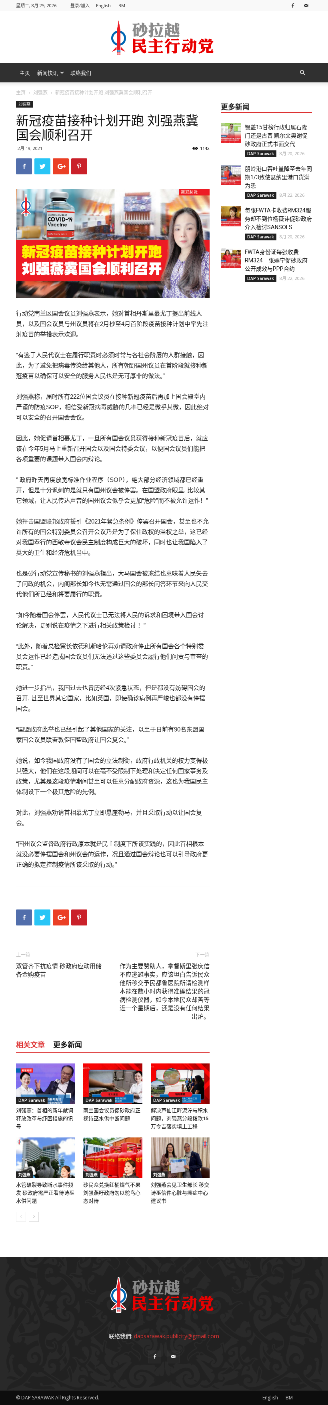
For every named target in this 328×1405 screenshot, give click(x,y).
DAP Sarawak (31, 1100)
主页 (25, 72)
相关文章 (30, 1045)
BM (121, 5)
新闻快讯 (47, 72)
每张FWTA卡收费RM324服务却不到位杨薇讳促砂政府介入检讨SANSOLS (278, 218)
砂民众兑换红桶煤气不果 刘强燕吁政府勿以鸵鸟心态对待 (111, 1193)
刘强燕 (40, 92)
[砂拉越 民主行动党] (164, 38)
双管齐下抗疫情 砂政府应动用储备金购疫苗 (59, 970)
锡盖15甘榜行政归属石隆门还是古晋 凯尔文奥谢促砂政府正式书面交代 (276, 135)
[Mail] (306, 5)
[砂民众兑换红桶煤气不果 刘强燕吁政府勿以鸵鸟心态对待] (112, 1157)
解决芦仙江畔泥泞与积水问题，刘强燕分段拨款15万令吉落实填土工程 (179, 1118)
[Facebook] (293, 5)
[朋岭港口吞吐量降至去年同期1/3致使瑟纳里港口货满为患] (231, 175)
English (103, 5)
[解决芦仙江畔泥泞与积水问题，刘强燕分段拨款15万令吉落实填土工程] (180, 1083)
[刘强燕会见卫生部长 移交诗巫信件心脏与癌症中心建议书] (180, 1157)
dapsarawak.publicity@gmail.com (176, 1336)
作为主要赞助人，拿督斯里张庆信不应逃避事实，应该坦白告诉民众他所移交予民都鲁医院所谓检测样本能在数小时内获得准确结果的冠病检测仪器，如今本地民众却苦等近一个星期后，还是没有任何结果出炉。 (165, 991)
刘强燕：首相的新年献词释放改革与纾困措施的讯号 (44, 1118)
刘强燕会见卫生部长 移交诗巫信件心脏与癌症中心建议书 (180, 1193)
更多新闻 (67, 1045)
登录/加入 (80, 5)
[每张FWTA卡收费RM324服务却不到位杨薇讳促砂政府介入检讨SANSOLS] (231, 216)
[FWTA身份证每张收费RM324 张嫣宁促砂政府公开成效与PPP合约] (231, 258)
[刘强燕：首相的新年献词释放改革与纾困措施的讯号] (45, 1083)
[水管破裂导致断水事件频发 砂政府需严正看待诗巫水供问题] (45, 1157)
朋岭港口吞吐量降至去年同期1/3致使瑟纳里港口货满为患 (278, 177)
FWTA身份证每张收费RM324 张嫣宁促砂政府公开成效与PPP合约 (276, 260)
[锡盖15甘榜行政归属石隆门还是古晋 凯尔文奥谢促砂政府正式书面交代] (231, 133)
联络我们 (80, 72)
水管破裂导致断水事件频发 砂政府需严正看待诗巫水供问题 (45, 1193)
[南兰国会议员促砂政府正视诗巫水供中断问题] (112, 1083)
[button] (302, 73)
